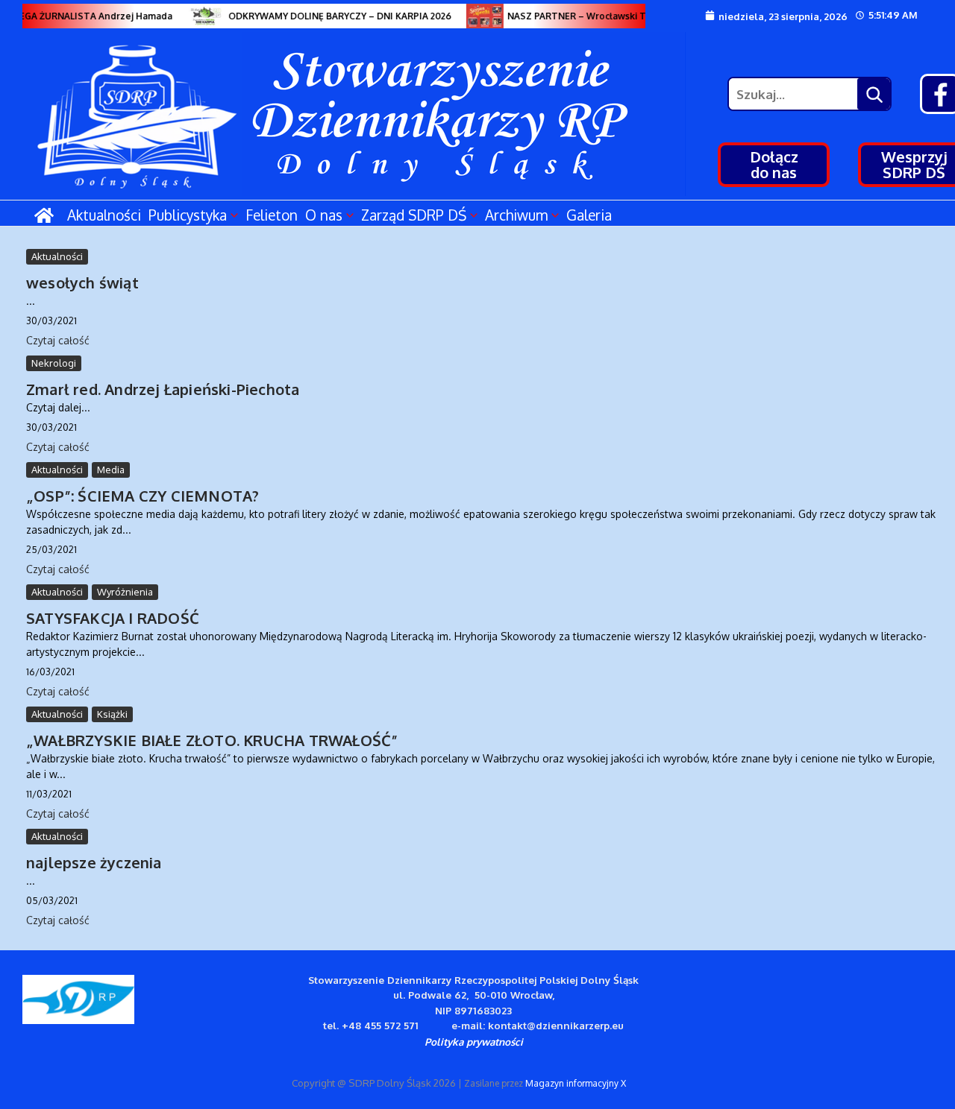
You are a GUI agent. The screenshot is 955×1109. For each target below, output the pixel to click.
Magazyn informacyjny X (575, 1083)
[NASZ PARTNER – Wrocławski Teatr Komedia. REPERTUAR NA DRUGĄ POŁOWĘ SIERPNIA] (479, 16)
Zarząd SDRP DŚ (413, 215)
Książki (112, 714)
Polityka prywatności (474, 1041)
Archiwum (516, 215)
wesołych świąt (82, 282)
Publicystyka (187, 215)
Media (111, 469)
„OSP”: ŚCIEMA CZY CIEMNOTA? (142, 495)
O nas (323, 215)
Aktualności (104, 215)
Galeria (589, 215)
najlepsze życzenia (94, 862)
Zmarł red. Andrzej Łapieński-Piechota (162, 389)
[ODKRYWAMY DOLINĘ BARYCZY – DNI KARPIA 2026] (200, 16)
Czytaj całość (58, 340)
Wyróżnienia (125, 592)
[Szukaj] (873, 94)
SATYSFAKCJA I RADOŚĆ (112, 618)
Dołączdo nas (774, 164)
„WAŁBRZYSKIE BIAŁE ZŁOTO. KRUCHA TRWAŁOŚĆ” (212, 740)
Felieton (271, 215)
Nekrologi (53, 363)
